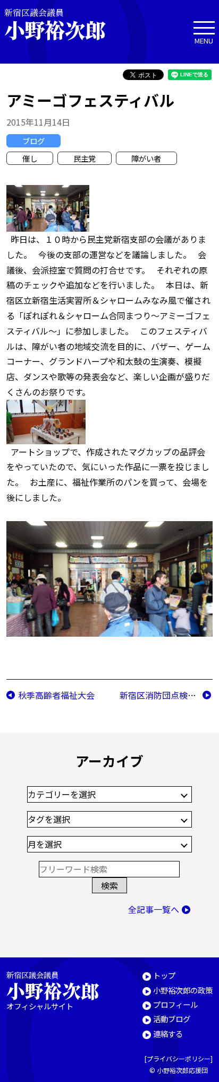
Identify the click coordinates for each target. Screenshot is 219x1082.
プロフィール (175, 1004)
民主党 (84, 158)
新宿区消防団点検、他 (162, 695)
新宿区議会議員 (54, 24)
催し (29, 158)
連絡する (168, 1033)
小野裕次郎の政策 (183, 990)
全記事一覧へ (153, 909)
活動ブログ (171, 1018)
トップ (164, 975)
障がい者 (146, 158)
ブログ (33, 140)
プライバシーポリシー (178, 1058)
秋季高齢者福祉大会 (56, 695)
